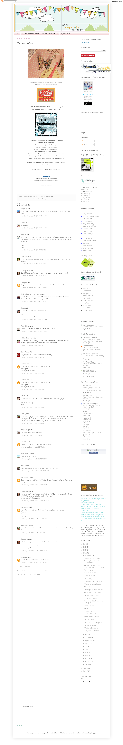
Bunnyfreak (24, 352)
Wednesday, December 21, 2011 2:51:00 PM (34, 459)
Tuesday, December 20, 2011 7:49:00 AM (34, 332)
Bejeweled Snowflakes (91, 595)
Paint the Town (89, 606)
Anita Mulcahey (88, 248)
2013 (84, 547)
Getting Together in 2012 (92, 558)
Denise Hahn (87, 243)
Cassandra (24, 539)
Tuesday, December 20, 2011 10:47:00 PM (34, 435)
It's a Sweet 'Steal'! (90, 598)
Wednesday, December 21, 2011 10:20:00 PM (35, 485)
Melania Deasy (87, 221)
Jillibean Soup (87, 396)
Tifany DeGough (86, 197)
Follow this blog (93, 452)
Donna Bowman (88, 296)
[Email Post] (41, 197)
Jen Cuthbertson (88, 301)
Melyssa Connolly (88, 224)
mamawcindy (25, 491)
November (88, 635)
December (88, 556)
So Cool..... (87, 608)
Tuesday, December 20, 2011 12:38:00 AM (34, 288)
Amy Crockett (87, 214)
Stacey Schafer (88, 231)
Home (17, 34)
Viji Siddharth (25, 525)
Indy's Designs (25, 430)
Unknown (24, 557)
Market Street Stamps (51, 84)
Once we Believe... (90, 576)
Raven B (23, 234)
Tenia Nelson (25, 326)
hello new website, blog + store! (93, 327)
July (86, 647)
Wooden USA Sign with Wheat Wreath (93, 398)
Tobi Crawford (87, 219)
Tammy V (24, 442)
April (86, 655)
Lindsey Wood (25, 270)
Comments (87, 144)
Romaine (24, 466)
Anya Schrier (87, 291)
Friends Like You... (89, 611)
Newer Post (21, 571)
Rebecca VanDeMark (89, 226)
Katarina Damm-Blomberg (91, 216)
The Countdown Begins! (91, 614)
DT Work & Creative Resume (30, 34)
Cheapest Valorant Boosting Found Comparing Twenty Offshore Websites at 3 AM (92, 389)
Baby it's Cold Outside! (91, 631)
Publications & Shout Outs (50, 34)
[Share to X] (49, 196)
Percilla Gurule (25, 364)
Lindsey (23, 414)
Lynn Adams (87, 305)
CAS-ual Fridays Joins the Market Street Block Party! (94, 566)
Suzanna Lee (87, 236)
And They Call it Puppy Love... (93, 622)
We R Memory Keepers (90, 404)
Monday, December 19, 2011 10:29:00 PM (34, 216)
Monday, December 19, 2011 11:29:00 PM (33, 264)
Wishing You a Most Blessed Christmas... (93, 562)
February (88, 662)
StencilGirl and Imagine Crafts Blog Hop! (92, 365)
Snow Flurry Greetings (91, 617)
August (87, 644)
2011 (84, 553)
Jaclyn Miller (85, 200)
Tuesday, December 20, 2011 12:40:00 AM (34, 302)
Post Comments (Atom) (34, 574)
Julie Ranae (84, 189)
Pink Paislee (86, 386)
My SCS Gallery (66, 34)
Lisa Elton (24, 256)
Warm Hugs (88, 578)
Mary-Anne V (25, 477)
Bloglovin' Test (87, 420)
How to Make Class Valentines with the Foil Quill (92, 406)
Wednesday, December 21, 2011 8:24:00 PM (35, 471)
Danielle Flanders (88, 370)
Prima (85, 412)
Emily (23, 308)
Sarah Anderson (88, 346)
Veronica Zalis (87, 310)
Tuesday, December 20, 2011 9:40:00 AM (34, 346)
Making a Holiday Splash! (92, 584)
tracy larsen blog (88, 325)
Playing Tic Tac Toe (90, 625)
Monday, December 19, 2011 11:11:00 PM (33, 250)
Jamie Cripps (85, 195)
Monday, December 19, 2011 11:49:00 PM (33, 276)
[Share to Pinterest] (52, 196)
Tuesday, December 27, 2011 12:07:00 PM (34, 563)
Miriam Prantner (26, 338)
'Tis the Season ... (89, 587)
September (89, 641)
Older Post (71, 571)
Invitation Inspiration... (89, 372)
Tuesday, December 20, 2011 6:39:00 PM (34, 373)
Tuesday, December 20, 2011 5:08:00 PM (34, 357)
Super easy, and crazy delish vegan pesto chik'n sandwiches (92, 340)
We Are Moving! (88, 413)
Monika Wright (86, 193)
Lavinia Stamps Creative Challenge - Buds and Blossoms (92, 348)
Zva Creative (87, 431)
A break (85, 426)
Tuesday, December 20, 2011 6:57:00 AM (34, 320)
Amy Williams (26, 454)
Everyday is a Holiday (90, 338)
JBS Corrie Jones (88, 377)
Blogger (93, 733)
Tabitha (23, 223)
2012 (84, 550)
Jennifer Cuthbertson (90, 241)
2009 (85, 671)
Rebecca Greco (87, 246)
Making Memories (27, 199)
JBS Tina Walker (88, 362)
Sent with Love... (89, 620)
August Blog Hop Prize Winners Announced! (92, 433)
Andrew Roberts (88, 229)
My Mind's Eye (87, 418)
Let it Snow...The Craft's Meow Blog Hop (94, 602)
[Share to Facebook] (50, 196)
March (87, 659)
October (87, 638)
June (86, 650)
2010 (85, 668)
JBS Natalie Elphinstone (91, 354)
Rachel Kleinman (88, 308)
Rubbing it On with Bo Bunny (93, 590)
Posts (85, 141)
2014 (84, 544)
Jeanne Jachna (87, 238)
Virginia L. (24, 209)
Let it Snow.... (88, 570)
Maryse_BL (25, 507)
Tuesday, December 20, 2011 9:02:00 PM (34, 423)
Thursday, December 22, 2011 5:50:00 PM (34, 551)
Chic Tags (86, 424)
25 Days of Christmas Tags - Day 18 (93, 356)
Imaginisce (86, 439)
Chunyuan (24, 282)
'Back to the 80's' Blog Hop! (93, 581)
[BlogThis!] (47, 196)
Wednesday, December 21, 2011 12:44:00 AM (35, 447)
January (87, 664)
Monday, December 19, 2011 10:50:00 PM (34, 228)
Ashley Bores (85, 202)
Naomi (23, 396)
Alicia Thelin (86, 288)
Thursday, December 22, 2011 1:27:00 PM (34, 519)
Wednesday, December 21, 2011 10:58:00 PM (35, 501)
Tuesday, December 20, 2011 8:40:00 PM (34, 407)
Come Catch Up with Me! (92, 593)
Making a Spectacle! (91, 628)
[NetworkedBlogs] (93, 450)
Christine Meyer (88, 234)
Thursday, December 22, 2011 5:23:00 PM (34, 533)
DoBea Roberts (87, 251)
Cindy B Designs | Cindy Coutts (31, 294)
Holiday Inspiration (90, 573)
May (86, 653)
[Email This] (45, 196)
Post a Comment (24, 567)
